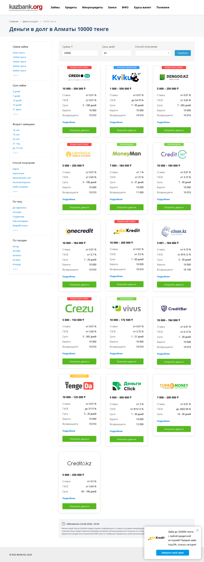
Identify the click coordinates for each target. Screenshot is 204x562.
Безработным (20, 225)
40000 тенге (19, 70)
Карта (16, 168)
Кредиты (71, 7)
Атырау (17, 264)
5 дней (16, 91)
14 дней (17, 104)
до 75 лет (18, 147)
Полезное (163, 7)
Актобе (16, 250)
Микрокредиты (92, 7)
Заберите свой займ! (172, 552)
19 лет (16, 134)
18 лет (16, 130)
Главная (13, 21)
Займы (55, 7)
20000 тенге (19, 61)
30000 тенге (19, 66)
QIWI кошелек (20, 186)
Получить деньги (79, 130)
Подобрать (183, 53)
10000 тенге (19, 57)
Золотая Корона (21, 182)
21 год (16, 143)
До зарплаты (19, 207)
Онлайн (17, 212)
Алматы (17, 255)
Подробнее (68, 122)
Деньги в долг (30, 21)
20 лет (16, 138)
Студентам (18, 216)
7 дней (16, 95)
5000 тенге (19, 52)
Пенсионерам (20, 220)
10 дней (17, 100)
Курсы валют (142, 7)
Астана (16, 259)
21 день (17, 109)
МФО (125, 7)
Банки (112, 7)
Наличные (18, 173)
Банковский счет (22, 177)
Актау (16, 246)
